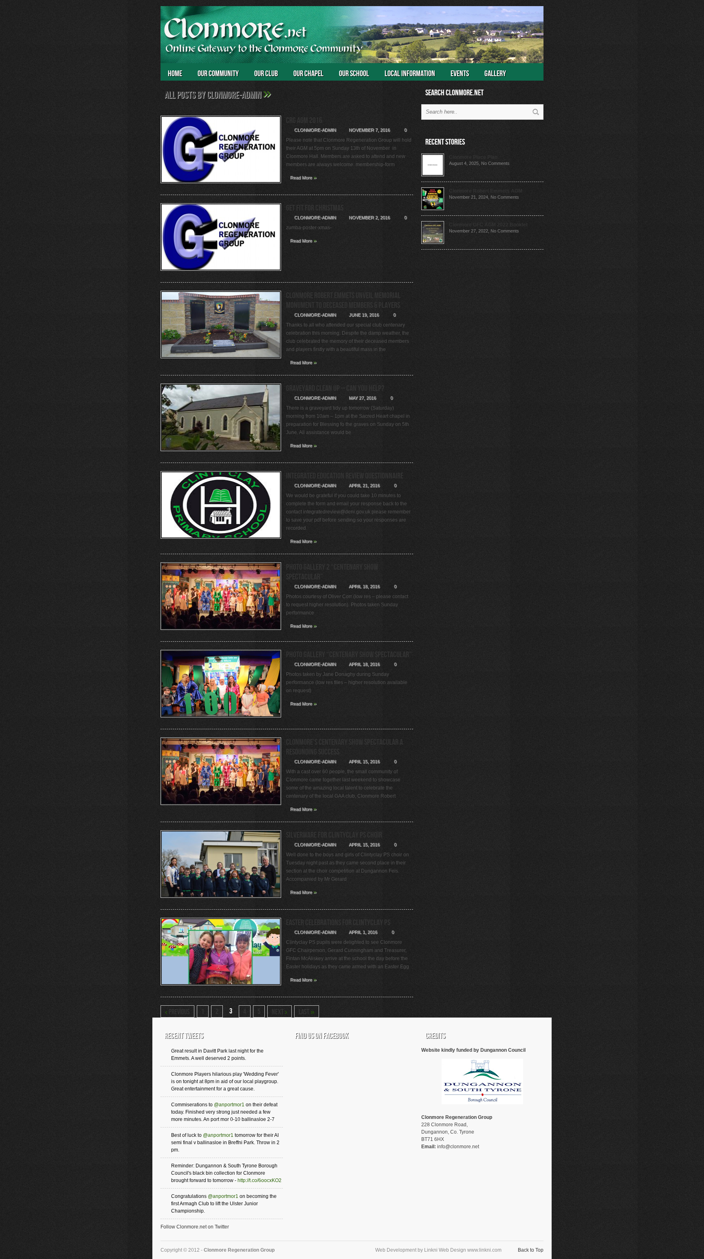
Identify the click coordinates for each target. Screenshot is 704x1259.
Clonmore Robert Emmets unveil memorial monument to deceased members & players (343, 300)
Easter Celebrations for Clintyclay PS (338, 923)
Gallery (495, 74)
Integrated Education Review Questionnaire (344, 476)
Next (279, 1012)
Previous (177, 1012)
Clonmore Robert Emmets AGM (485, 191)
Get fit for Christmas (314, 208)
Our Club (266, 74)
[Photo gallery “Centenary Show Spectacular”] (221, 720)
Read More (303, 177)
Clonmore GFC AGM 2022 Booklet (488, 225)
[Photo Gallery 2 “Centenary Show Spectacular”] (221, 632)
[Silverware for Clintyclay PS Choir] (221, 900)
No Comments (495, 163)
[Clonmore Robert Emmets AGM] (432, 208)
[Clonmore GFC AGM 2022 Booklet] (432, 242)
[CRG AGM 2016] (221, 186)
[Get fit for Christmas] (221, 273)
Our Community (218, 74)
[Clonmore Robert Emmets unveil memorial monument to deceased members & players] (221, 361)
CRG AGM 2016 (304, 120)
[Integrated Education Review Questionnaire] (221, 541)
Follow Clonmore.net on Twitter (195, 1227)
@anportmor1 (229, 1105)
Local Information (410, 74)
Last (307, 1012)
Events (460, 74)
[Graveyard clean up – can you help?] (221, 453)
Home (175, 74)
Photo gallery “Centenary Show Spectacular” (349, 655)
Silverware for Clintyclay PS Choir (334, 835)
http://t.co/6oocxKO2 (260, 1180)
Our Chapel (308, 74)
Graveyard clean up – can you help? (335, 388)
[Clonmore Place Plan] (432, 175)
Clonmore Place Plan (473, 157)
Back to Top (530, 1250)
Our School (354, 74)
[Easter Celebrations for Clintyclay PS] (221, 988)
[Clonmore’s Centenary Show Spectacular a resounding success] (221, 807)
